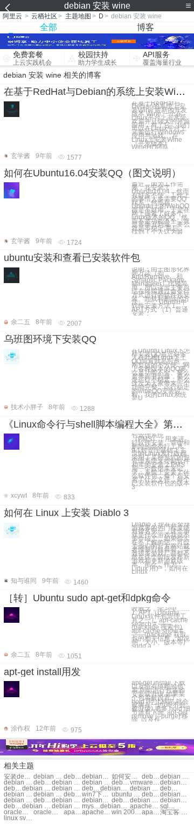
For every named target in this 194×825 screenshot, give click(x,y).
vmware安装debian (145, 783)
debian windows (121, 800)
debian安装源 (151, 777)
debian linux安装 (145, 789)
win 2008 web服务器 (126, 812)
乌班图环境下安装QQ (50, 339)
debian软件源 (115, 806)
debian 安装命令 (18, 783)
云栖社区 (44, 16)
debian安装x (115, 789)
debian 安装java (91, 789)
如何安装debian (126, 777)
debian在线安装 (97, 777)
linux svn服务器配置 (18, 818)
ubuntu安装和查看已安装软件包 (72, 257)
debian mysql (13, 806)
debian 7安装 (48, 777)
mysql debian (91, 806)
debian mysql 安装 (169, 789)
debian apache (66, 806)
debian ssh (145, 800)
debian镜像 (175, 795)
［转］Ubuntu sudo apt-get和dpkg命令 (87, 598)
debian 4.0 (66, 800)
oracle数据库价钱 (48, 812)
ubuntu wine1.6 (126, 795)
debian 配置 (18, 800)
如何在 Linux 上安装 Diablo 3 (66, 512)
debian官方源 (175, 800)
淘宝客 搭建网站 (175, 812)
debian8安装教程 (73, 795)
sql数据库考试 (169, 806)
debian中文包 (97, 800)
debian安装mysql (13, 789)
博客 (145, 27)
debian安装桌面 (42, 783)
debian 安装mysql (37, 789)
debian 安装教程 (97, 783)
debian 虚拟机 (42, 800)
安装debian (18, 777)
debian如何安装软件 (175, 783)
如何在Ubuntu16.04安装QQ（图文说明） (92, 173)
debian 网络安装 (121, 783)
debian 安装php (66, 789)
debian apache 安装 (18, 795)
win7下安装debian (97, 795)
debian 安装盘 (175, 777)
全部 (48, 27)
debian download (37, 806)
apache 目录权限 (97, 812)
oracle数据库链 (18, 812)
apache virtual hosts (151, 812)
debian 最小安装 (66, 783)
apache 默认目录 (73, 812)
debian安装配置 (73, 777)
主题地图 (78, 16)
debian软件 (151, 795)
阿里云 (12, 16)
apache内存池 (145, 806)
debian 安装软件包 (48, 795)
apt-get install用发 (42, 671)
